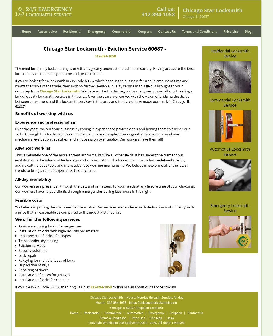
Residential (72, 31)
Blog (248, 31)
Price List (231, 31)
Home (26, 31)
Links (170, 318)
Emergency (97, 31)
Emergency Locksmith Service (230, 208)
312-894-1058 (158, 14)
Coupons (145, 31)
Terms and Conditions (199, 31)
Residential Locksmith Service (230, 53)
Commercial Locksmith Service (230, 102)
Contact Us (167, 31)
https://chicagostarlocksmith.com (153, 302)
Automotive (47, 31)
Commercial (122, 31)
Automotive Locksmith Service (230, 152)
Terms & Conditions (112, 318)
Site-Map (156, 318)
